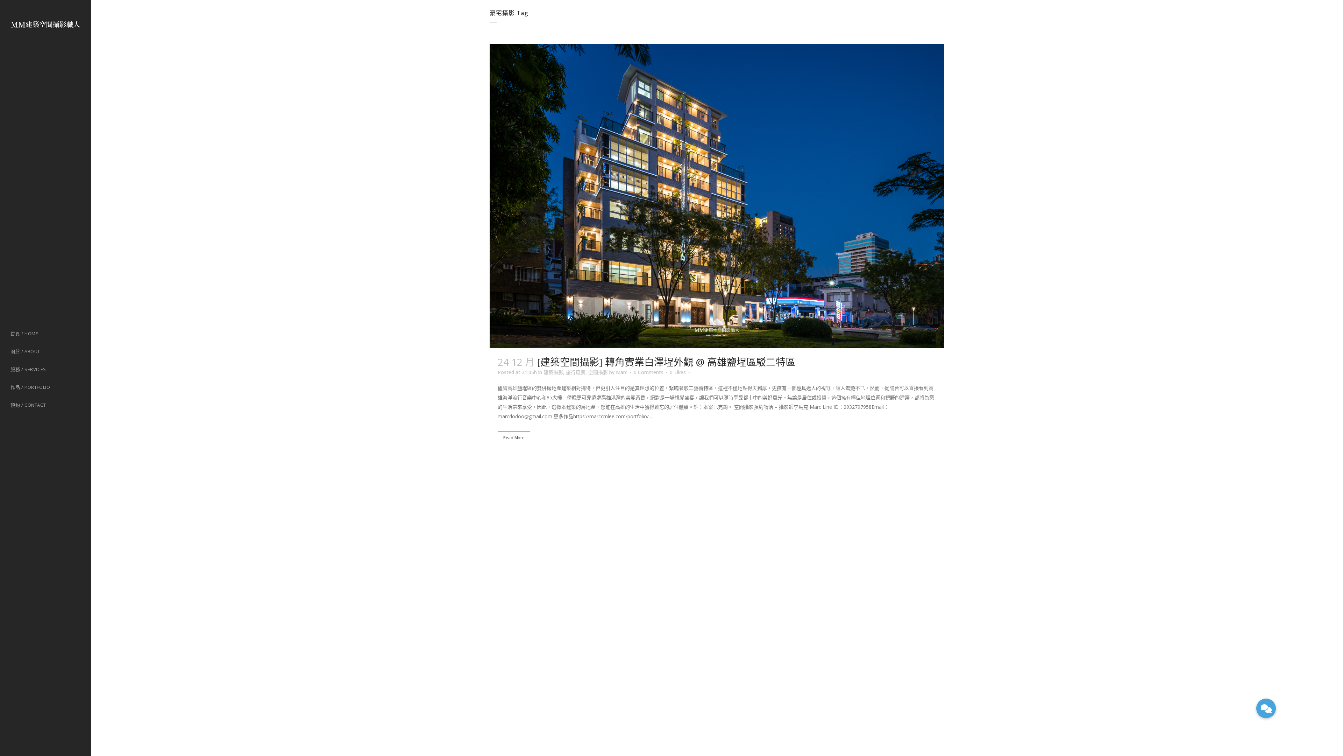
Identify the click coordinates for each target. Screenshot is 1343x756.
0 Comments (648, 372)
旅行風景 (575, 372)
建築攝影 (553, 372)
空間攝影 (598, 372)
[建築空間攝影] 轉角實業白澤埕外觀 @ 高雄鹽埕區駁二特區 (666, 362)
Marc (621, 372)
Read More (514, 438)
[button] (1266, 708)
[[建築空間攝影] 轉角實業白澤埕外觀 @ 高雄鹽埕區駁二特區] (717, 196)
